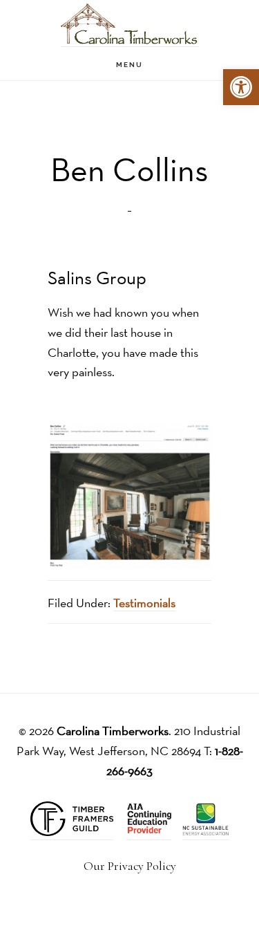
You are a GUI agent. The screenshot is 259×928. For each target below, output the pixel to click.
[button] (241, 87)
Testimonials (144, 603)
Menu (129, 64)
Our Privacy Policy (130, 866)
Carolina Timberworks (130, 24)
